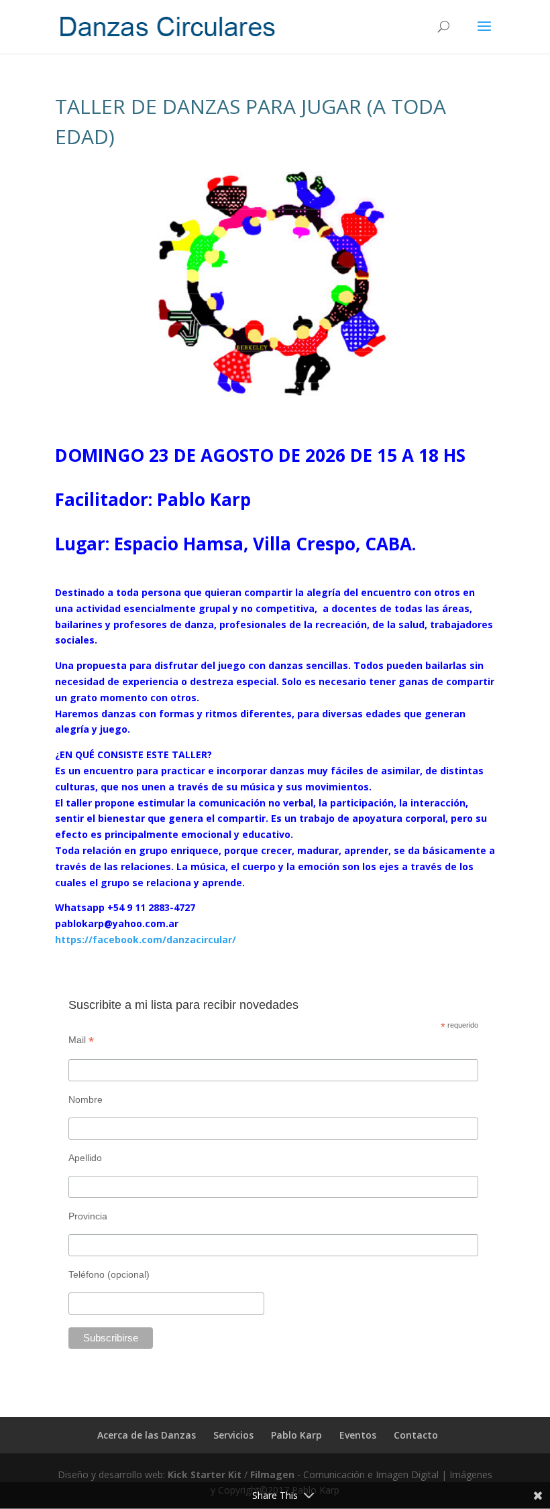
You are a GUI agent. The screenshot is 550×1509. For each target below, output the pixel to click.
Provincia (87, 1216)
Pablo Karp (296, 1435)
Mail (81, 1040)
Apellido (85, 1157)
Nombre (85, 1099)
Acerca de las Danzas (146, 1435)
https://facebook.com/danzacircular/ (145, 939)
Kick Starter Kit (206, 1474)
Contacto (416, 1435)
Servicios (233, 1435)
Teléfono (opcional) (109, 1274)
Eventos (357, 1435)
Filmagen (273, 1474)
